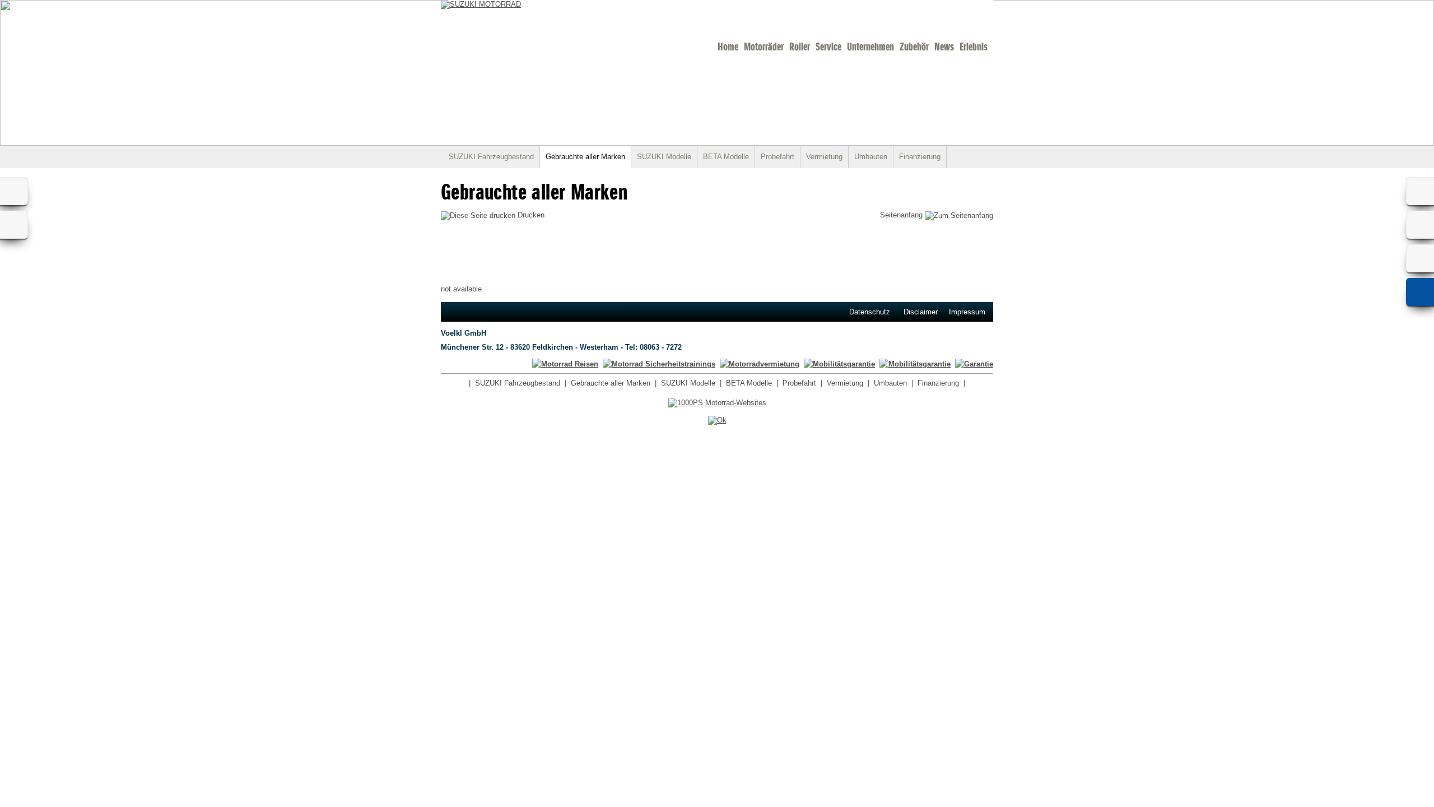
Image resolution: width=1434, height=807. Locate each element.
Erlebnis (974, 46)
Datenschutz (869, 312)
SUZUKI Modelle (664, 156)
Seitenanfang (902, 215)
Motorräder (764, 46)
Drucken (529, 215)
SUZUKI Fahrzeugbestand (491, 156)
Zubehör (914, 46)
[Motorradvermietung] (759, 364)
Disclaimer (921, 312)
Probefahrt (777, 156)
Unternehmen (870, 46)
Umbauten (870, 156)
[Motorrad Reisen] (565, 364)
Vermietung (824, 156)
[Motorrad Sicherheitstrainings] (659, 364)
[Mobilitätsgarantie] (915, 364)
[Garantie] (974, 364)
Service (828, 46)
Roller (799, 46)
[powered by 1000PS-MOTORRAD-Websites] (717, 402)
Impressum (967, 312)
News (944, 46)
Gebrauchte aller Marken (585, 156)
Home (728, 46)
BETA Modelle (726, 156)
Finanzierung (920, 156)
